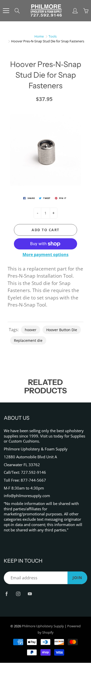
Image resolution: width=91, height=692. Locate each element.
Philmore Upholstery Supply (43, 626)
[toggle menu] (6, 10)
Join (77, 577)
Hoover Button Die (61, 329)
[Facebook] (6, 593)
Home (39, 36)
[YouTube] (29, 593)
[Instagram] (18, 593)
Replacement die (28, 340)
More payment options (45, 254)
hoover (30, 329)
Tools (53, 36)
